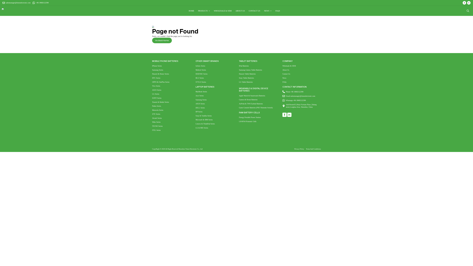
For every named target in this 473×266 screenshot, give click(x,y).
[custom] (284, 115)
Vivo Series (156, 86)
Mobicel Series (201, 70)
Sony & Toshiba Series (204, 116)
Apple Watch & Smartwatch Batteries (252, 96)
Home (191, 11)
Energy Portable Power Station (250, 117)
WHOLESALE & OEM (223, 11)
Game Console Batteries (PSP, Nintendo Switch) (256, 108)
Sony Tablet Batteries (246, 78)
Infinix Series (200, 66)
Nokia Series (156, 106)
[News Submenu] (271, 11)
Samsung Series (157, 70)
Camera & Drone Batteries (248, 100)
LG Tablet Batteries (246, 82)
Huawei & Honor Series (160, 74)
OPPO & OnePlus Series (160, 82)
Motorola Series (157, 110)
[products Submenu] (210, 11)
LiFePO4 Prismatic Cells (247, 121)
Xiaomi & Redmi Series (160, 102)
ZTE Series (156, 114)
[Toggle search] (468, 11)
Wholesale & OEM (289, 66)
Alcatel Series (157, 118)
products (203, 11)
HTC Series (156, 78)
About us (240, 11)
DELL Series (200, 108)
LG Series (155, 94)
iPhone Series (157, 66)
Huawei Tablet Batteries (247, 74)
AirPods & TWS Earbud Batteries (251, 104)
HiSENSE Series (201, 74)
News (266, 11)
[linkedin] (469, 3)
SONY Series (156, 98)
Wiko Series (156, 122)
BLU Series (200, 78)
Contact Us (254, 11)
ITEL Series (156, 130)
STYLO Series (201, 82)
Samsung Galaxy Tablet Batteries (250, 70)
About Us (285, 70)
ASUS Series (156, 90)
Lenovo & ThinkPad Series (205, 124)
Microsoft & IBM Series (204, 120)
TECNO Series (157, 126)
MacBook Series (201, 92)
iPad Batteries (244, 66)
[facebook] (464, 3)
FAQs (277, 11)
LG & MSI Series (202, 128)
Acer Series (200, 96)
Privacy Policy (299, 149)
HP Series (199, 112)
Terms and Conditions (313, 149)
